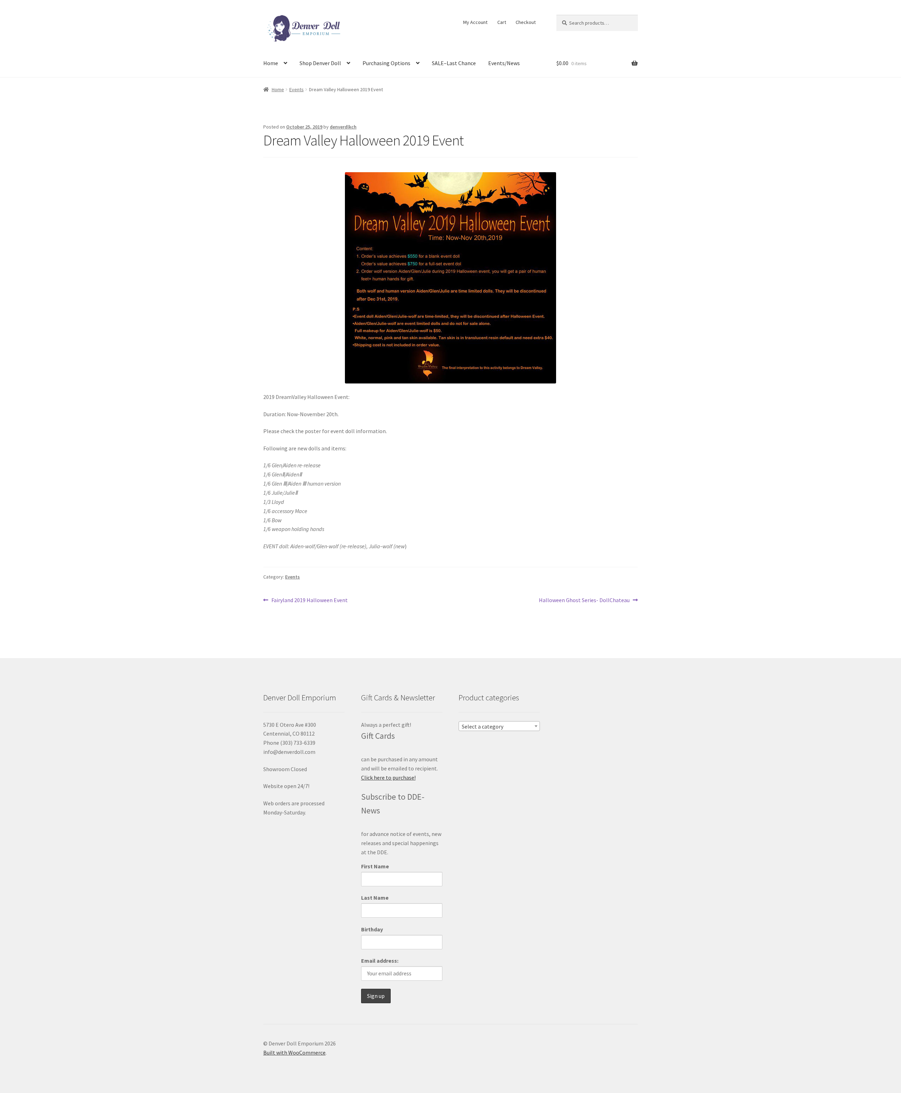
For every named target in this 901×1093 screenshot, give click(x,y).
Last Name (375, 897)
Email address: (379, 960)
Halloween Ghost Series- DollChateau (584, 600)
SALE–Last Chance (454, 63)
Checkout (526, 22)
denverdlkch (343, 127)
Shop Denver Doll (320, 63)
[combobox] (499, 726)
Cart (501, 22)
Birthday (372, 929)
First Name (375, 866)
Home (270, 63)
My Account (475, 22)
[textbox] (499, 726)
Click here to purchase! (388, 777)
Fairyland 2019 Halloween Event (309, 600)
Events (296, 89)
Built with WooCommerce (294, 1052)
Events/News (504, 63)
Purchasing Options (386, 63)
